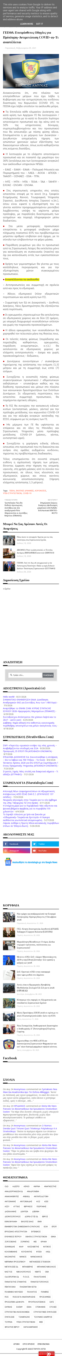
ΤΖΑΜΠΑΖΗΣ (24, 1317)
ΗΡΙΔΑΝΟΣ (19, 1105)
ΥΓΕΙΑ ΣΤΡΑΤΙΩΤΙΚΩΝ (12, 493)
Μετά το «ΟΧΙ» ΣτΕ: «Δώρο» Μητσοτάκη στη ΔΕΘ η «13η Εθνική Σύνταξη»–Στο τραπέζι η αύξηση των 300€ (36, 959)
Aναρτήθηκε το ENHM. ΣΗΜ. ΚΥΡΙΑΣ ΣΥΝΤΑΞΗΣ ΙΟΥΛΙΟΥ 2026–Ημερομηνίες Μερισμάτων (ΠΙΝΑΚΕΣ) (29, 710)
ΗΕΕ (35, 1241)
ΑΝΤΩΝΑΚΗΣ (10, 1201)
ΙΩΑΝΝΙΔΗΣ (10, 1246)
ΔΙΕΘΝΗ (35, 1211)
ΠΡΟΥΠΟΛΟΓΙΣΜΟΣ (36, 1302)
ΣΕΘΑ (29, 1307)
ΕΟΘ (46, 1226)
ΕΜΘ (40, 1221)
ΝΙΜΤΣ (38, 1271)
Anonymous (20, 1089)
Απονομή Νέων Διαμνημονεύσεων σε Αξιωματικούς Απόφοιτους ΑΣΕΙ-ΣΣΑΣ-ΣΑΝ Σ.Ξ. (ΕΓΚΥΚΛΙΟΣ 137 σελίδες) (29, 794)
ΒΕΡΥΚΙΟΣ (28, 1206)
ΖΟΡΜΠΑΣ (24, 1241)
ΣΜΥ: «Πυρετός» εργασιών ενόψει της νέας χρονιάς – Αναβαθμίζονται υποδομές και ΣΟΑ (30, 747)
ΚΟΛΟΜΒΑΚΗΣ (11, 1251)
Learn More (26, 24)
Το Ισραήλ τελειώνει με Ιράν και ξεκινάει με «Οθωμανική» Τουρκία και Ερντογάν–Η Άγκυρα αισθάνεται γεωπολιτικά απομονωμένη (26, 817)
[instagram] (16, 850)
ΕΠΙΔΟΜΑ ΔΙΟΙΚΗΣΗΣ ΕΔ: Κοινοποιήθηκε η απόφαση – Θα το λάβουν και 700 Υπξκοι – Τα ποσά (30, 758)
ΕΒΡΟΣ (45, 1216)
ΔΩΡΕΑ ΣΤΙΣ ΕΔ (31, 1216)
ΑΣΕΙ (46, 1201)
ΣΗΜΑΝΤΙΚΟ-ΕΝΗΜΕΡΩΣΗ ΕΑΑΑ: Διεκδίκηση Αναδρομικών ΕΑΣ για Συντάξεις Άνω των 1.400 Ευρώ (30, 701)
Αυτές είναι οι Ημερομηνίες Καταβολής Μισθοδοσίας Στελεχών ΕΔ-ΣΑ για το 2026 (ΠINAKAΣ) (35, 987)
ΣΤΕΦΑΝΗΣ (40, 1307)
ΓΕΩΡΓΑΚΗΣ (41, 1206)
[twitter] (45, 844)
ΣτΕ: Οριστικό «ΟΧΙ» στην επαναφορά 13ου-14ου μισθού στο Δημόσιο (33, 973)
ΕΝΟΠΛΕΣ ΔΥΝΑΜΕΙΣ (25, 490)
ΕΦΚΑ (53, 1236)
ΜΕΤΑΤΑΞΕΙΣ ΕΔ (11, 1266)
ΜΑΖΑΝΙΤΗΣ (10, 1256)
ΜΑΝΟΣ (23, 1256)
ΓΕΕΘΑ (12, 490)
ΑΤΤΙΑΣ (16, 1206)
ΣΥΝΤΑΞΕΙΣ (9, 1317)
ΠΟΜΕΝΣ (45, 1292)
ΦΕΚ (41, 1322)
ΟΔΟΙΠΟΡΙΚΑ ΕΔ (12, 1277)
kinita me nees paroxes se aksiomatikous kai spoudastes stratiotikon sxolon (30, 1108)
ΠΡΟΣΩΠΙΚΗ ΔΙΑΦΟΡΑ (14, 1302)
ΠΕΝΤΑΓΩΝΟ (10, 1287)
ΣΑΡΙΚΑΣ (8, 1307)
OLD (6, 1186)
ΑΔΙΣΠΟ (16, 1186)
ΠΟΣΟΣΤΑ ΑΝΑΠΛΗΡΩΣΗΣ (24, 1297)
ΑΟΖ (38, 1201)
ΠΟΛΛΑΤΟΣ (32, 1292)
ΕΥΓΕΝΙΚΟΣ (36, 1231)
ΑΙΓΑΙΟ (26, 1186)
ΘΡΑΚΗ (44, 1241)
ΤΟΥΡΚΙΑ (8, 1322)
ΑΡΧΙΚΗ (16, 1344)
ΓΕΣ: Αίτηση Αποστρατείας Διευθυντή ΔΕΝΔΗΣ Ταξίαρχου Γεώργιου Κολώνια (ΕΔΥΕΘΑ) (38, 930)
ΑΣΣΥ (7, 1206)
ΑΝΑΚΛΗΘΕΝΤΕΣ (12, 1196)
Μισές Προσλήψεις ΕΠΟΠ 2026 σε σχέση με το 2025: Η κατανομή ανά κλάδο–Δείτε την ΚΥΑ (37, 1014)
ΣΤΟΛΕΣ (53, 1307)
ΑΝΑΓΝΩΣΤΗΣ (50, 1186)
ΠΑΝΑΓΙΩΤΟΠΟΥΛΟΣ (40, 1282)
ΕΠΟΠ (54, 1226)
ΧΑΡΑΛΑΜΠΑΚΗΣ (30, 1327)
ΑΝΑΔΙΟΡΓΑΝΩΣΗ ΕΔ (14, 1191)
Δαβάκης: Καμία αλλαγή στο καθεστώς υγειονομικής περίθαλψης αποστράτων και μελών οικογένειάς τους (30, 724)
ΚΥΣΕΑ (39, 1251)
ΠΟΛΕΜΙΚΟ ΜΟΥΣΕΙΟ (14, 1292)
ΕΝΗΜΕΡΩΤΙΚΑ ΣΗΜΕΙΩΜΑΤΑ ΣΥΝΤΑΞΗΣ (22, 1226)
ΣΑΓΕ (52, 1302)
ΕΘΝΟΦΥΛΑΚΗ (11, 1221)
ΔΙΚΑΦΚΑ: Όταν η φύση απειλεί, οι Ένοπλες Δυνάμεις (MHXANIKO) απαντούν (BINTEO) (35, 551)
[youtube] (45, 850)
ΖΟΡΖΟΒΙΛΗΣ (10, 1241)
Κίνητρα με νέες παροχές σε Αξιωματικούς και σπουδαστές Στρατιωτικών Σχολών (36, 1001)
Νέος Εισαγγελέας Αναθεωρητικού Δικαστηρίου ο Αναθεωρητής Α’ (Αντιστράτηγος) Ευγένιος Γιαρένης (37, 1028)
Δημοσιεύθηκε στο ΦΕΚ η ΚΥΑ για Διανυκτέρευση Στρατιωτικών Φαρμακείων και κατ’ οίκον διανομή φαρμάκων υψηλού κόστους (37, 1043)
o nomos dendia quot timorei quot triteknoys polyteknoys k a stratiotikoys (30, 1128)
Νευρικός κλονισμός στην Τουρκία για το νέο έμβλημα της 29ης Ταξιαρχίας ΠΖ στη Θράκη (30, 801)
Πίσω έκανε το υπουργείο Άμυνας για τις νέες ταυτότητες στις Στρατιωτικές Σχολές (35, 538)
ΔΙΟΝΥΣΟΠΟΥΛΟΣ (13, 1216)
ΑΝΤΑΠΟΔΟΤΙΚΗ (41, 1196)
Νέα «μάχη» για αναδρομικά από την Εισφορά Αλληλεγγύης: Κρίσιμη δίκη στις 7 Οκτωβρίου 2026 (36, 916)
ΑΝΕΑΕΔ (26, 1196)
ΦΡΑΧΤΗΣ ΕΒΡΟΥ (12, 1327)
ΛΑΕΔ (48, 1251)
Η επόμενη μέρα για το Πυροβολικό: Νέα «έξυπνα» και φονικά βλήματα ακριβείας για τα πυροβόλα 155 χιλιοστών (30, 808)
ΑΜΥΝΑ (37, 1186)
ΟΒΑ (47, 1271)
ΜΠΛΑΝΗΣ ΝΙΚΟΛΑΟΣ (46, 1266)
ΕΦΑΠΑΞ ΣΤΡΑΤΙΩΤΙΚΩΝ (36, 1236)
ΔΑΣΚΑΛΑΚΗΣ (10, 1211)
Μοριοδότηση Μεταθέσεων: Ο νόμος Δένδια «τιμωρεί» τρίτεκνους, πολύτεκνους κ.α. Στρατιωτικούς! (36, 944)
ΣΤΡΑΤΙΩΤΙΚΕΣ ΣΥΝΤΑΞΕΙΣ (45, 1312)
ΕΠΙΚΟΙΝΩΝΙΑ (44, 1344)
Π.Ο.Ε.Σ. (26, 1277)
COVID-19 (27, 493)
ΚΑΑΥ (21, 1246)
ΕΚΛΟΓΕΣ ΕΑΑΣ (27, 1221)
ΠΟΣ (7, 1297)
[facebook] (16, 844)
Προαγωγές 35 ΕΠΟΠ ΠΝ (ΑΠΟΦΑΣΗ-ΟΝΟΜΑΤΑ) (27, 751)
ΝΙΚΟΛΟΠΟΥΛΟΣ (23, 1271)
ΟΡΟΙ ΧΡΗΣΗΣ (29, 1344)
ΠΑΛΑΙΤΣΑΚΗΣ (40, 1277)
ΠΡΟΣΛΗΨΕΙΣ (45, 1297)
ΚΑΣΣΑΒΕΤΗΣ (33, 1246)
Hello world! (8, 696)
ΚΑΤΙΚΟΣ (47, 1246)
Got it (39, 24)
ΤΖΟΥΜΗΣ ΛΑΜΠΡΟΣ (43, 1317)
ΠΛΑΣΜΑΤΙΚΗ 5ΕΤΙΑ (28, 1287)
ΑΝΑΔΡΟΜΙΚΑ (33, 1191)
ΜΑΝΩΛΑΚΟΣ (36, 1256)
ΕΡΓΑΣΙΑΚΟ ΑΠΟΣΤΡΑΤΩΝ (16, 1231)
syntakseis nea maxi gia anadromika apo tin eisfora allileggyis (30, 1091)
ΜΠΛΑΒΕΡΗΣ (27, 1266)
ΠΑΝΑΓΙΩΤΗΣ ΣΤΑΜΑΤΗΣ (15, 1282)
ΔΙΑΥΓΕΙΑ (24, 1211)
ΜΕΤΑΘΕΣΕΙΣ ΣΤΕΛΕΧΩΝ (39, 1261)
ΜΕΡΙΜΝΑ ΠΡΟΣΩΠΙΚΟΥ (15, 1261)
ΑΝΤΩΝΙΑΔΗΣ (26, 1201)
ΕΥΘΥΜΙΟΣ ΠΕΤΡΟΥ (13, 1236)
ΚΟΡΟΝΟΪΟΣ (40, 490)
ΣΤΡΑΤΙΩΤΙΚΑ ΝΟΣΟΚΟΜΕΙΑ (17, 1312)
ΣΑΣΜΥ (19, 1307)
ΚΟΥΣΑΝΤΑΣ (26, 1251)
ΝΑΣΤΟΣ (8, 1271)
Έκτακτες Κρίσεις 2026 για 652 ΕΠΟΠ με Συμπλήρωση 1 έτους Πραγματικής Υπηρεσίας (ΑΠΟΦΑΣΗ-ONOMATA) (30, 764)
